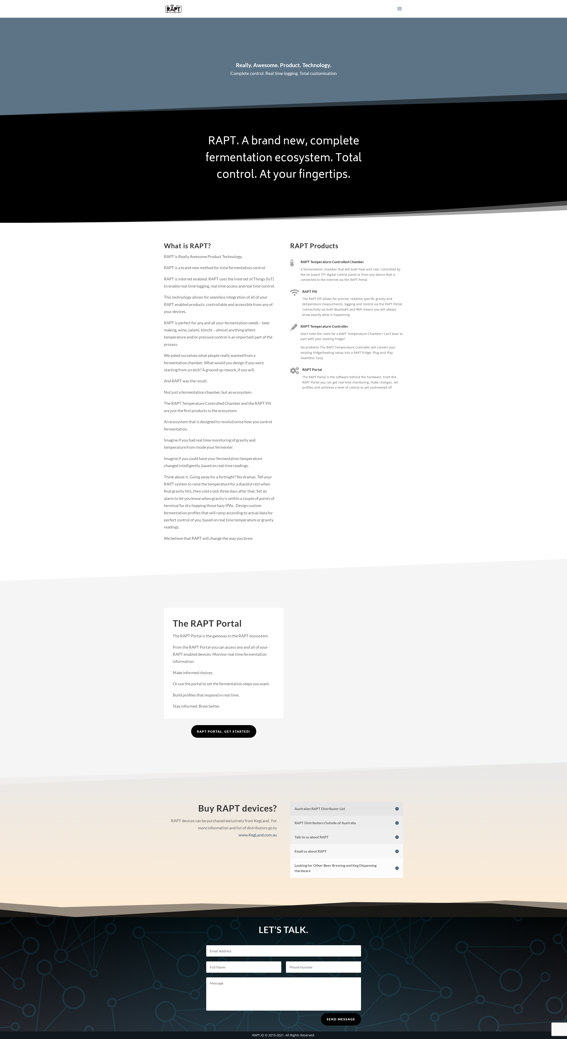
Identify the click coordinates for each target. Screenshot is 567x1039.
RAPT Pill (309, 291)
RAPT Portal (312, 369)
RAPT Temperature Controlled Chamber (332, 262)
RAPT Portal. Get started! (223, 731)
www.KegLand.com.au (258, 834)
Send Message (341, 1019)
